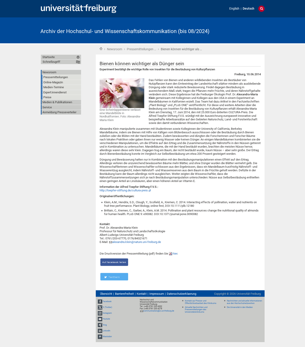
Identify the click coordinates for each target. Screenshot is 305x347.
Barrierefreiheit (124, 293)
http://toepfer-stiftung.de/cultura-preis (124, 190)
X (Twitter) (107, 307)
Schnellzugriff (51, 61)
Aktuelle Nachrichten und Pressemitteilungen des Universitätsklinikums (196, 309)
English (234, 8)
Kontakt (141, 293)
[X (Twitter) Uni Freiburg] (100, 307)
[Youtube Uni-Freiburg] (100, 319)
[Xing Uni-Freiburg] (100, 325)
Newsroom (114, 49)
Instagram (107, 313)
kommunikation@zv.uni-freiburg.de (158, 311)
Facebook (107, 301)
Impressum (156, 293)
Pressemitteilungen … (141, 49)
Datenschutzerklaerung (181, 293)
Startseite (101, 48)
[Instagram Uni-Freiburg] (100, 313)
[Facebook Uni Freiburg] (100, 301)
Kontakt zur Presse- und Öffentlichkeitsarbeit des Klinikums (200, 302)
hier (175, 253)
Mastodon (107, 336)
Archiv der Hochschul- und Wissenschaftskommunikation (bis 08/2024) (124, 31)
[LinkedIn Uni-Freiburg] (100, 331)
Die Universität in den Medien (240, 307)
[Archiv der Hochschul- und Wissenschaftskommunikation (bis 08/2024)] (243, 30)
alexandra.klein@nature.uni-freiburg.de (136, 242)
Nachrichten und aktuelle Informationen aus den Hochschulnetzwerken (244, 302)
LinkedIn (106, 331)
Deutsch (248, 8)
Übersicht (106, 293)
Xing (105, 325)
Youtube (106, 319)
